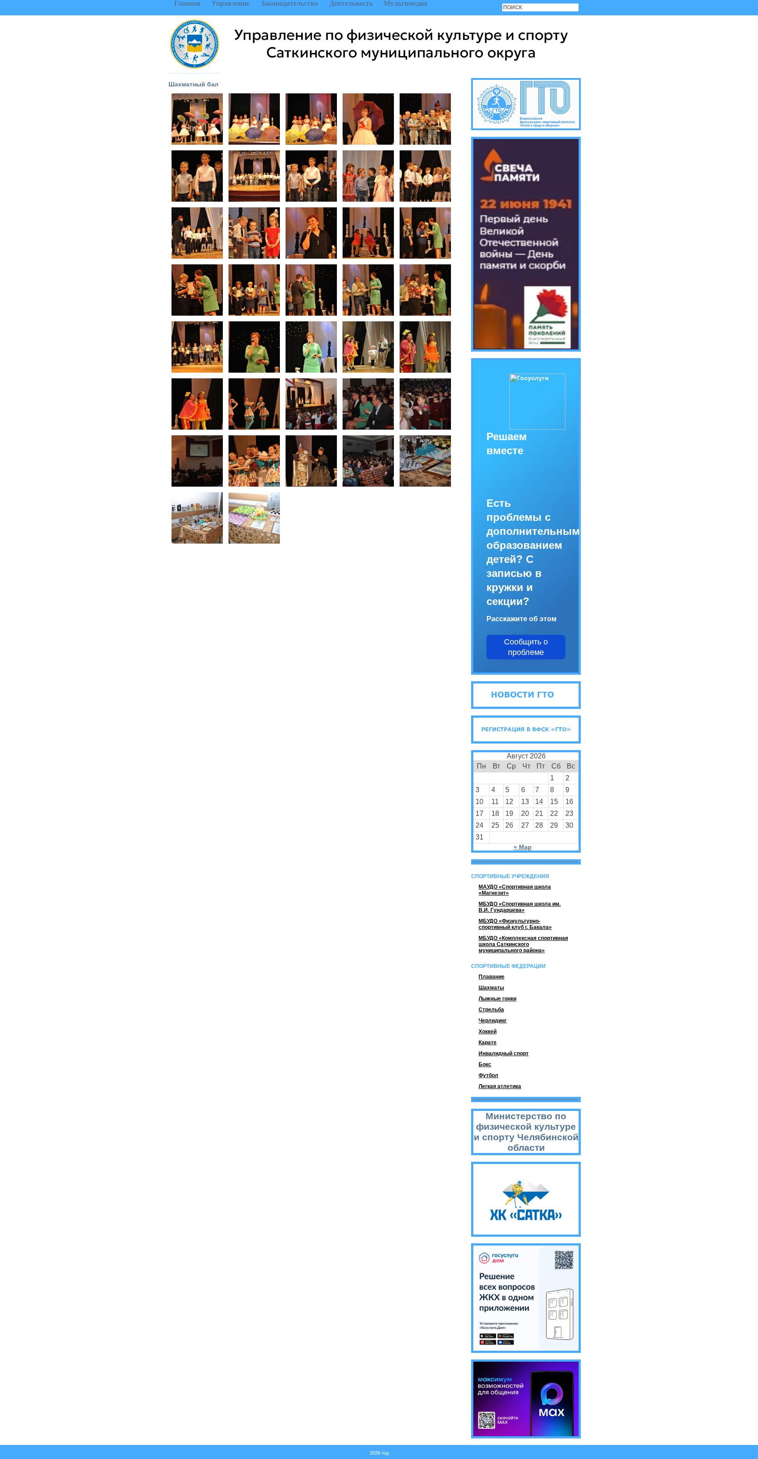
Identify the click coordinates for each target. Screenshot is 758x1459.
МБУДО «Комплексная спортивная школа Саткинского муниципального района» (523, 944)
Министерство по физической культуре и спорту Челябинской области (526, 1132)
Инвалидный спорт (504, 1053)
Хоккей (488, 1031)
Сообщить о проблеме (526, 647)
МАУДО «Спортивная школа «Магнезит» (515, 890)
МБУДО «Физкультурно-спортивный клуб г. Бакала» (515, 924)
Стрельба (491, 1010)
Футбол (488, 1075)
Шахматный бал (193, 84)
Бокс (485, 1064)
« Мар (523, 846)
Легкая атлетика (500, 1086)
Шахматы (491, 988)
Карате (488, 1042)
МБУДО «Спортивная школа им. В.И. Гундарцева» (520, 907)
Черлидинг (493, 1021)
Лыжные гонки (497, 999)
